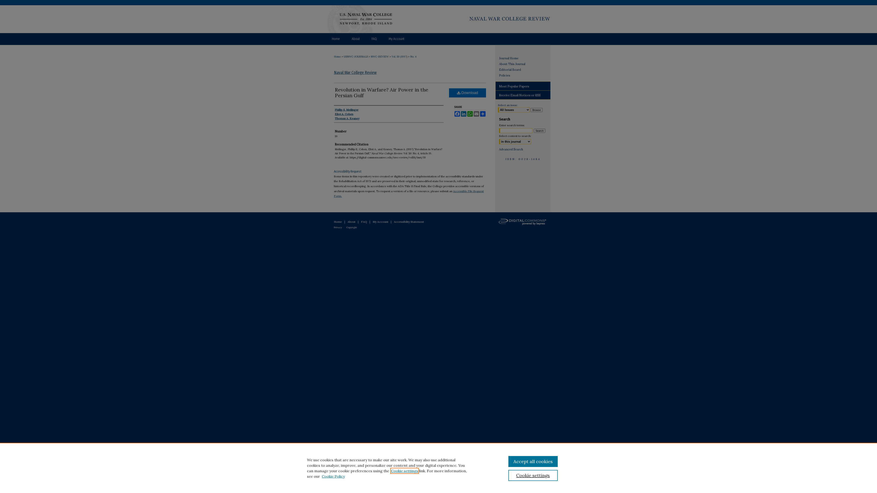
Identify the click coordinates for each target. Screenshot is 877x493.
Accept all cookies (533, 461)
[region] (438, 468)
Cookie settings (404, 471)
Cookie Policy (333, 476)
